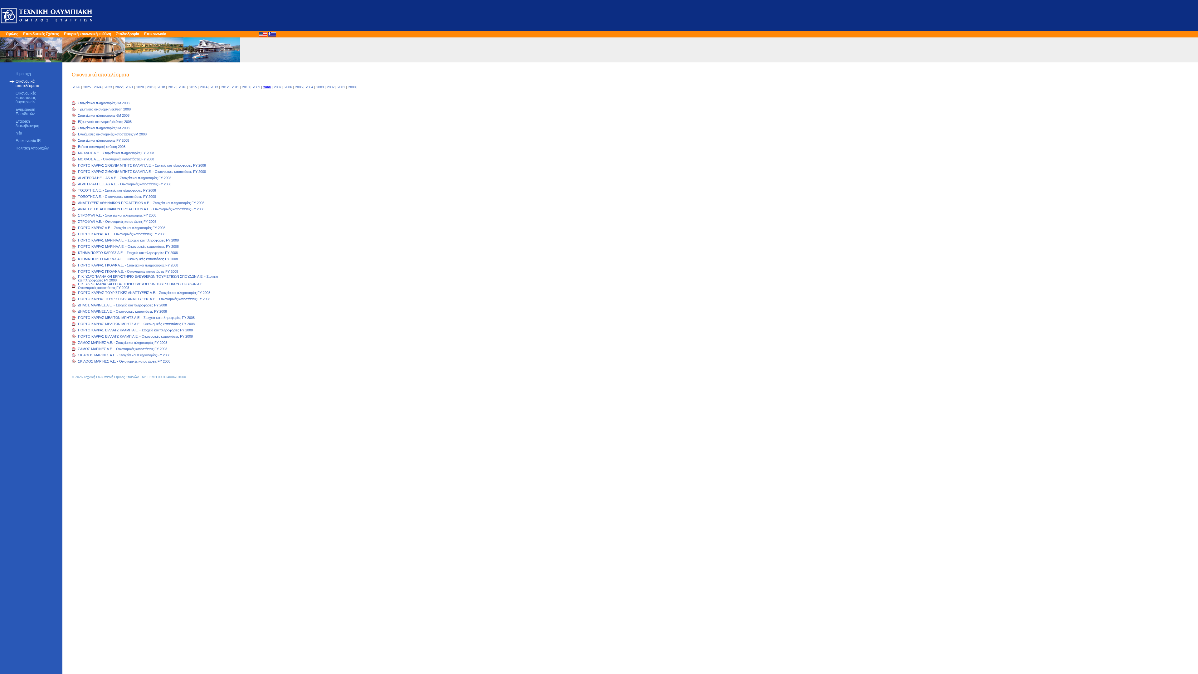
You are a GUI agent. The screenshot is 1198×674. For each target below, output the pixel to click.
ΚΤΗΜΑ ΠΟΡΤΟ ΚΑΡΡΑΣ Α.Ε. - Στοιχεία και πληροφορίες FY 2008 (128, 253)
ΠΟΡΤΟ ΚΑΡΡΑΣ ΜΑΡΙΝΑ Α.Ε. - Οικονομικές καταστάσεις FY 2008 (128, 246)
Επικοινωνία (155, 34)
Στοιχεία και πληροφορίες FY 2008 (103, 140)
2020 (140, 87)
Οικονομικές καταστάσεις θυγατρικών (26, 97)
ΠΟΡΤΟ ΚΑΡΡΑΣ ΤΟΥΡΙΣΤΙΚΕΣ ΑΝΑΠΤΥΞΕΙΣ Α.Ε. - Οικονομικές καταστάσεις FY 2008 (144, 299)
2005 (299, 87)
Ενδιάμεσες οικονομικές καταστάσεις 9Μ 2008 (112, 134)
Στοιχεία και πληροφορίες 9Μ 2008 (103, 128)
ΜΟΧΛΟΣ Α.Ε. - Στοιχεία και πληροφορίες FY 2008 (116, 153)
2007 (277, 87)
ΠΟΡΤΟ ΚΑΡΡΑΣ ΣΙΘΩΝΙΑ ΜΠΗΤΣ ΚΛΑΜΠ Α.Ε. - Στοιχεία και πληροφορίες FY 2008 (142, 165)
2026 (76, 87)
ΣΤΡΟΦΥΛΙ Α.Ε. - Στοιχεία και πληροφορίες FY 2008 (117, 215)
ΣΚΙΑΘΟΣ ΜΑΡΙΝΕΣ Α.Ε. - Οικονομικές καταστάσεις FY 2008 (124, 361)
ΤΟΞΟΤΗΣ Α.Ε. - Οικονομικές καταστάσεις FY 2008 (117, 196)
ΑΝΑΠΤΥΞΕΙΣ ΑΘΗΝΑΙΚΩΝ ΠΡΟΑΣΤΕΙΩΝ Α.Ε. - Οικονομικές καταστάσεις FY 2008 (141, 209)
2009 (256, 87)
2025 (87, 87)
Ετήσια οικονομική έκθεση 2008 (101, 147)
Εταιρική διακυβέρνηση (27, 123)
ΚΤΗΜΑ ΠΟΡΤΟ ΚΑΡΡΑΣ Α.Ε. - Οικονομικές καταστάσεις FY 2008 (128, 259)
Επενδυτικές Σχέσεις (41, 34)
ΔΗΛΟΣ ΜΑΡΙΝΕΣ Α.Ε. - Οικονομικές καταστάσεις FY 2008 (122, 311)
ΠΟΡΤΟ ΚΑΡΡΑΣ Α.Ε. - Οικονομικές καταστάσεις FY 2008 (121, 234)
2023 (108, 87)
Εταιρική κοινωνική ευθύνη (87, 34)
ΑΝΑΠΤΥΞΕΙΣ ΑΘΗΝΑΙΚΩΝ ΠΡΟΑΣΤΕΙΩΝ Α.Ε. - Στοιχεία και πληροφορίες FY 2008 (141, 203)
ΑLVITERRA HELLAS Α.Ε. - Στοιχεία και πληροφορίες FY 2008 (124, 178)
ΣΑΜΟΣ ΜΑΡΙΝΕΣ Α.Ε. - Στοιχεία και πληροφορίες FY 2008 (122, 342)
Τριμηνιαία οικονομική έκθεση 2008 (104, 109)
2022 (119, 87)
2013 (214, 87)
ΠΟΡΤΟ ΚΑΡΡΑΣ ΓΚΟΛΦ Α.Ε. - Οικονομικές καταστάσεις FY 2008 (128, 271)
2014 (203, 87)
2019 (150, 87)
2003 (320, 87)
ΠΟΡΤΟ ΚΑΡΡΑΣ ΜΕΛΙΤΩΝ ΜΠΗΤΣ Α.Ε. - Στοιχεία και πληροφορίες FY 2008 (136, 318)
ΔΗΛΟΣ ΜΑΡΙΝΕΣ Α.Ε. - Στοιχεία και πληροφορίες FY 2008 (122, 305)
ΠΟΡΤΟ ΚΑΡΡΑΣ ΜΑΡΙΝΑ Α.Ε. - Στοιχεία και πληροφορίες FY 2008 (128, 240)
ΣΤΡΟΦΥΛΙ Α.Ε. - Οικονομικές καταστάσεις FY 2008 (117, 221)
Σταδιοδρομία (127, 34)
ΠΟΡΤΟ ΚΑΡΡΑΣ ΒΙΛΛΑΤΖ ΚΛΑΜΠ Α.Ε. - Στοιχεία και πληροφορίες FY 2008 (135, 330)
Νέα (19, 133)
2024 (97, 87)
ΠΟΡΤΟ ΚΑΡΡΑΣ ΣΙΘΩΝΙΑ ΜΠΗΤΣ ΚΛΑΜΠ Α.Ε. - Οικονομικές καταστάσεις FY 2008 (142, 171)
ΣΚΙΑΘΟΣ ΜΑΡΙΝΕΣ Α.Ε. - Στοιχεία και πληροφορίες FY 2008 (124, 355)
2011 (235, 87)
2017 (172, 87)
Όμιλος (12, 34)
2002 (330, 87)
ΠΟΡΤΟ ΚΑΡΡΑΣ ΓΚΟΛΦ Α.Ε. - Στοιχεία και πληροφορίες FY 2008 (128, 265)
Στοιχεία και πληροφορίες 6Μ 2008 (103, 115)
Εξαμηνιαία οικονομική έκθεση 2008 (105, 122)
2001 (341, 87)
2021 (129, 87)
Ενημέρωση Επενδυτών (25, 111)
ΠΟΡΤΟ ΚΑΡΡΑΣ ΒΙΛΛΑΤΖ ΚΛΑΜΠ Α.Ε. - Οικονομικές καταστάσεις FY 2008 (135, 336)
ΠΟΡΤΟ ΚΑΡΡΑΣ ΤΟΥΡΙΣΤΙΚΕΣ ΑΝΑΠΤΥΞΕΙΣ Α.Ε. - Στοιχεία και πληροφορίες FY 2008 (144, 293)
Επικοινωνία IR (28, 141)
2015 (193, 87)
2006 (288, 87)
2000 (352, 87)
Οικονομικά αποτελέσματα (27, 83)
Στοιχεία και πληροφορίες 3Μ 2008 (103, 103)
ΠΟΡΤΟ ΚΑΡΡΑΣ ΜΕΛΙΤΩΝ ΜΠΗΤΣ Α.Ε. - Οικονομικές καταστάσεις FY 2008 (136, 324)
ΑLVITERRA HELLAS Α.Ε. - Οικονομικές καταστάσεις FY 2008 (124, 184)
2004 (309, 87)
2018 (161, 87)
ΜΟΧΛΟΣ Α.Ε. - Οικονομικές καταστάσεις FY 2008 (116, 159)
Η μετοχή (23, 74)
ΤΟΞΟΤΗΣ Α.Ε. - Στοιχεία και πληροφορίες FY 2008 (117, 190)
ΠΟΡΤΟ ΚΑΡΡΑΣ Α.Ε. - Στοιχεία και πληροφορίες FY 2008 (121, 228)
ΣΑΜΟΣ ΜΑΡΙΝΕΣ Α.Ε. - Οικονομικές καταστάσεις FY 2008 (122, 349)
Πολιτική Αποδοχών (32, 148)
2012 (225, 87)
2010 (246, 87)
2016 (182, 87)
